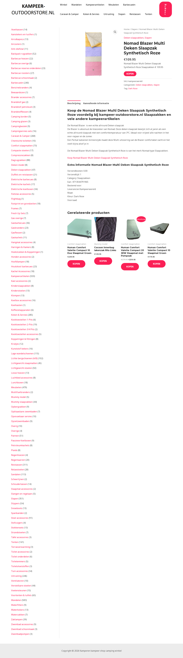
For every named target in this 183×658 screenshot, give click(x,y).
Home (127, 29)
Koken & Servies (91, 14)
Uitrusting (109, 14)
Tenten (148, 14)
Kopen (130, 73)
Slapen (121, 14)
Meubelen (114, 4)
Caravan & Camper (69, 14)
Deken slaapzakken (134, 37)
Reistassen (135, 14)
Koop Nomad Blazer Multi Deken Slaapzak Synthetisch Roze (97, 157)
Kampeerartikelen (95, 4)
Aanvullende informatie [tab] (96, 103)
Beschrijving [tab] (74, 103)
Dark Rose (132, 88)
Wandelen (76, 4)
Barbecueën (129, 4)
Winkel (63, 4)
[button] (165, 9)
